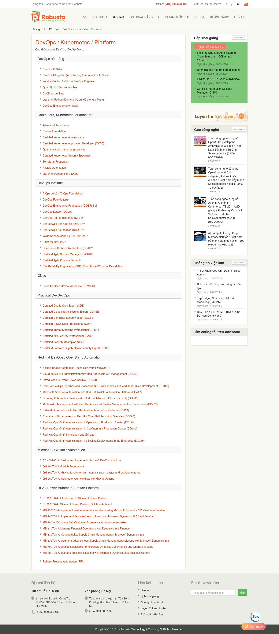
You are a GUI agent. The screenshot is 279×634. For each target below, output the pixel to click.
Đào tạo (118, 17)
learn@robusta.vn (210, 4)
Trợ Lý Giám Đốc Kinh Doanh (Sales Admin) (218, 272)
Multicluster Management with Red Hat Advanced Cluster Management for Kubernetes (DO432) (100, 404)
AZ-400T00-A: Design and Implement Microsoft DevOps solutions (82, 460)
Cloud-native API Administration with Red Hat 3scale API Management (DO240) (90, 374)
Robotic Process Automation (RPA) (63, 561)
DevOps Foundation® (56, 199)
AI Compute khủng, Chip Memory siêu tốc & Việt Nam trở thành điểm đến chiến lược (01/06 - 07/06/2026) (226, 238)
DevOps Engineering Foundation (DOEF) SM (70, 205)
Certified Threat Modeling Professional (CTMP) (71, 330)
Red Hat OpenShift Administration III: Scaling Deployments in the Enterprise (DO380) (94, 440)
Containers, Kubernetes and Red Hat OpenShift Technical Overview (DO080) (89, 416)
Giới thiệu (99, 17)
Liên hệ (239, 17)
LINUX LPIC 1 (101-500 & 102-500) (218, 79)
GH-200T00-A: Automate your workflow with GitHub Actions (78, 478)
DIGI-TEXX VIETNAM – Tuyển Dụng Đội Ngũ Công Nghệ (218, 313)
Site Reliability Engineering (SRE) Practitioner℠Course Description (83, 266)
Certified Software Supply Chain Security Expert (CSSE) (76, 348)
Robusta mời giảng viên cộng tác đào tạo (219, 286)
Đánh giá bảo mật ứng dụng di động (218, 70)
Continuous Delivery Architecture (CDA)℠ (68, 248)
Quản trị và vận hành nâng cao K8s (64, 149)
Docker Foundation (54, 131)
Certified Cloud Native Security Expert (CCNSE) (71, 311)
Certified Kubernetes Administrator (63, 137)
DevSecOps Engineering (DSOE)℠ (64, 224)
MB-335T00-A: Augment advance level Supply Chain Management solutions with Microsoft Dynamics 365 (106, 540)
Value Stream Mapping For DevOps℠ (65, 236)
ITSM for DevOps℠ (54, 242)
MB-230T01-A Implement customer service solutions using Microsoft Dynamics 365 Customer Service (104, 510)
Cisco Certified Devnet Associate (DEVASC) (69, 286)
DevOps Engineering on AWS (60, 105)
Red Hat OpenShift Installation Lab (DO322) (69, 434)
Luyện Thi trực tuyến (153, 608)
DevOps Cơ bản (52, 69)
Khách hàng (219, 17)
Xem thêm (238, 37)
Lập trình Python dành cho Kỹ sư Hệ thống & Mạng (73, 99)
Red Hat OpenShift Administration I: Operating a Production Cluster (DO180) (89, 422)
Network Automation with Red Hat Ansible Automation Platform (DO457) (86, 410)
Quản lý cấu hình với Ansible (60, 87)
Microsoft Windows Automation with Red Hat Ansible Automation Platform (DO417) (92, 392)
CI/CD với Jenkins (53, 93)
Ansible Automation (54, 167)
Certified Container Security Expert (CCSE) (68, 317)
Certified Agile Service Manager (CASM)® (68, 254)
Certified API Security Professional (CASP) (68, 336)
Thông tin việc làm (152, 614)
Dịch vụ (199, 17)
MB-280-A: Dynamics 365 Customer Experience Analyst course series (85, 522)
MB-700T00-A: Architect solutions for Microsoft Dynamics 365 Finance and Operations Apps (98, 546)
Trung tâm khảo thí (173, 17)
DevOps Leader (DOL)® (57, 211)
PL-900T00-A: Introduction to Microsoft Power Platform (75, 498)
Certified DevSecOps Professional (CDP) (67, 324)
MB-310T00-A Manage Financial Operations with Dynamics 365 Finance (86, 528)
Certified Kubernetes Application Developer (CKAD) (73, 143)
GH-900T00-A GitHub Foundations (63, 466)
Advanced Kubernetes (56, 125)
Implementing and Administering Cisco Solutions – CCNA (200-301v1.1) (216, 56)
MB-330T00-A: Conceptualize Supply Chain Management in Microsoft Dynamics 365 (93, 534)
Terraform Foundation (56, 161)
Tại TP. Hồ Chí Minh (209, 47)
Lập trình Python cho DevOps (60, 173)
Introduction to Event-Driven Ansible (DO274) (70, 380)
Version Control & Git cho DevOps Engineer (69, 81)
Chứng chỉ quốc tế (152, 602)
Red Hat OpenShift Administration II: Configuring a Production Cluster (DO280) (90, 428)
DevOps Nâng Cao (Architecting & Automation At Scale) (76, 75)
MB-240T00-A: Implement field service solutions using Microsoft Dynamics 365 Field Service (98, 516)
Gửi (242, 592)
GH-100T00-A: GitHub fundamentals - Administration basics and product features (91, 472)
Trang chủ (39, 29)
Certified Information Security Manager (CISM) (214, 90)
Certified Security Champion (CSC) (63, 342)
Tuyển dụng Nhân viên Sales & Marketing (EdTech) (215, 300)
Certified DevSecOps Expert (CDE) (63, 305)
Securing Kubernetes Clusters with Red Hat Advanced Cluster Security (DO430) (90, 398)
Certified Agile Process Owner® (61, 260)
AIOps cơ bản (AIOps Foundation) (63, 193)
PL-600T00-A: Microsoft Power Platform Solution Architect (77, 504)
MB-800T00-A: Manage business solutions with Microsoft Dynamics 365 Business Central (96, 553)
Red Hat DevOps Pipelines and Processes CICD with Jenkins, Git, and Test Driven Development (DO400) (106, 386)
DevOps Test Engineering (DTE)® (63, 217)
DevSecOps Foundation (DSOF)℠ (63, 230)
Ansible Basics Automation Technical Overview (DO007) (76, 368)
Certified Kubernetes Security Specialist (66, 155)
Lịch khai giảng (141, 17)
